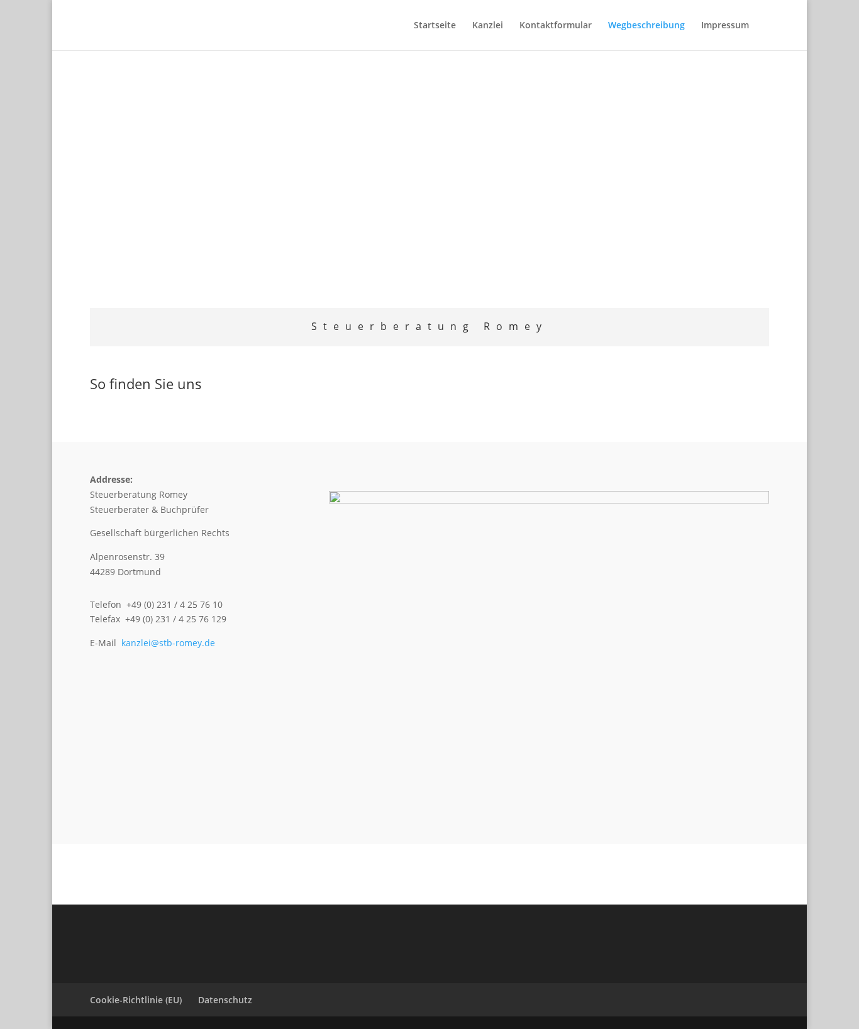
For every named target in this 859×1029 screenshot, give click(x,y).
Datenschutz (225, 1000)
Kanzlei (487, 26)
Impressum (725, 26)
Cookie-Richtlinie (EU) (136, 1000)
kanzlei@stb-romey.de (168, 643)
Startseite (435, 26)
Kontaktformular (555, 26)
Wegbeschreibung (646, 26)
